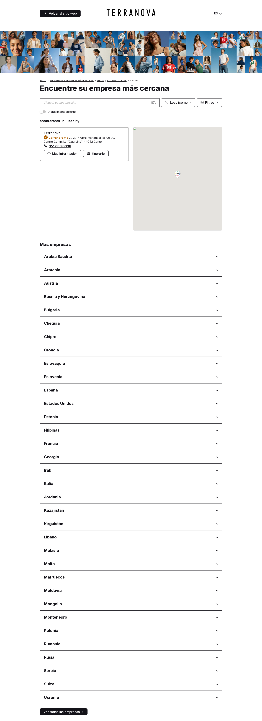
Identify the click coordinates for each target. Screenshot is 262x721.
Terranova (52, 133)
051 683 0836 (60, 146)
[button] (177, 175)
